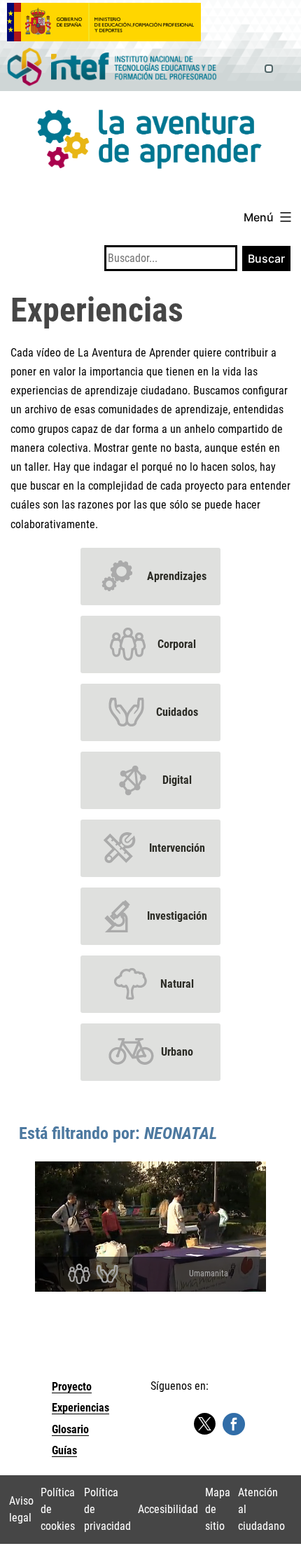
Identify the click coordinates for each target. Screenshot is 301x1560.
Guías (64, 1450)
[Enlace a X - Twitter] (204, 1424)
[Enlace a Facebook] (233, 1423)
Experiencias (80, 1407)
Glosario (70, 1429)
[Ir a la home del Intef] (112, 67)
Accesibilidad (168, 1509)
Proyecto (72, 1386)
